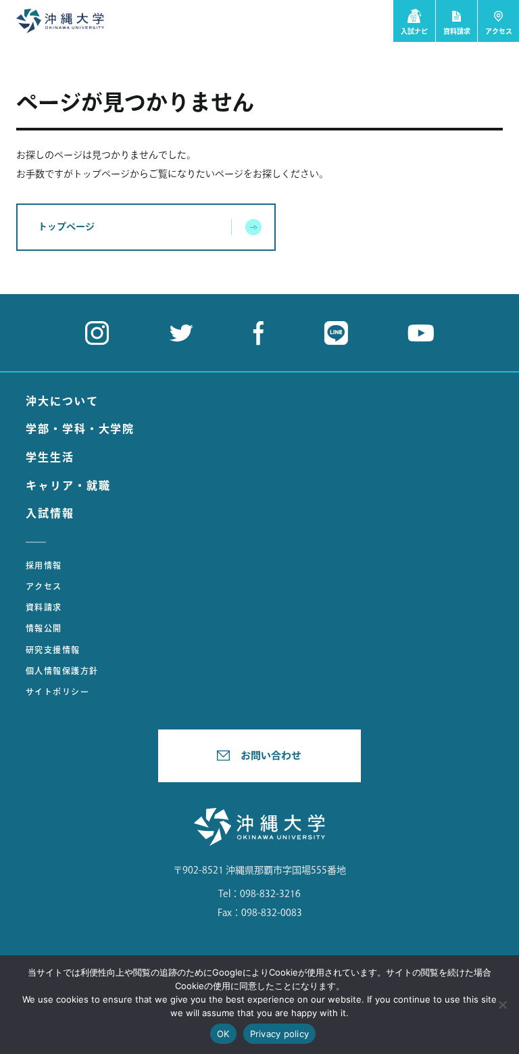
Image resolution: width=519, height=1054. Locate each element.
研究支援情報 (53, 650)
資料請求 (44, 607)
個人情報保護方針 (62, 671)
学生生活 (50, 457)
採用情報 (44, 565)
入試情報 (50, 513)
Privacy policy (280, 1033)
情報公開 (44, 628)
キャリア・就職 (68, 485)
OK (223, 1033)
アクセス (44, 586)
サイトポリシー (57, 692)
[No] (502, 1004)
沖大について (62, 401)
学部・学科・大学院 (80, 428)
